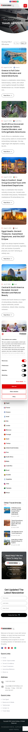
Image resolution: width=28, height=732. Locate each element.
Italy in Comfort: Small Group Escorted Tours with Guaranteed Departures (14, 183)
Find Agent (13, 574)
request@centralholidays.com (14, 686)
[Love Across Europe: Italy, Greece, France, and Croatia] (14, 328)
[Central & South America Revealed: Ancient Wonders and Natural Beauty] (14, 272)
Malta (7, 461)
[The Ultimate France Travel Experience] (7, 534)
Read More (9, 96)
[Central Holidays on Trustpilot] (18, 1)
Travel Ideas (6, 711)
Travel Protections (7, 666)
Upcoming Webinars (8, 669)
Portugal (8, 434)
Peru (7, 452)
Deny (14, 396)
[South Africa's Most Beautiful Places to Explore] (7, 542)
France (8, 407)
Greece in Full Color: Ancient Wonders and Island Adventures (11, 73)
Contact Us (5, 708)
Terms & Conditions (8, 663)
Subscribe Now (12, 615)
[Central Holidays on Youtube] (16, 1)
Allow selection (14, 391)
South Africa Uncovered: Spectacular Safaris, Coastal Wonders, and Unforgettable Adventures (14, 128)
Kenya (8, 492)
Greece (8, 412)
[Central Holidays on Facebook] (10, 1)
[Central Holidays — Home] (7, 5)
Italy (7, 421)
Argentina (9, 479)
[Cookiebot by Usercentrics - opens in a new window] (19, 334)
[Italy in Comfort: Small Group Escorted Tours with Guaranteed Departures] (14, 165)
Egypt (7, 403)
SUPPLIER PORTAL (21, 727)
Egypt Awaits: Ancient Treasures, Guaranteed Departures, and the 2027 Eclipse (13, 235)
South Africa (9, 457)
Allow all (14, 386)
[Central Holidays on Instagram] (12, 1)
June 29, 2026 (16, 535)
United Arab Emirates (12, 448)
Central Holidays (15, 721)
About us (5, 672)
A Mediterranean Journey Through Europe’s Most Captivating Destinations (16, 511)
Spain (7, 439)
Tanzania (8, 488)
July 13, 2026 (16, 516)
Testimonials (6, 705)
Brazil (7, 470)
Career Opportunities (8, 660)
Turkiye (8, 443)
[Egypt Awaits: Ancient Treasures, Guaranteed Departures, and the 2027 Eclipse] (14, 216)
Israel (7, 416)
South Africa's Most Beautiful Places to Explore (16, 541)
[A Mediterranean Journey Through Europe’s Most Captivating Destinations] (7, 510)
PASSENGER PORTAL (7, 727)
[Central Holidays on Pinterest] (14, 1)
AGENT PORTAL (14, 729)
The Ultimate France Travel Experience (17, 532)
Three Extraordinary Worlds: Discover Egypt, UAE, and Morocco (17, 523)
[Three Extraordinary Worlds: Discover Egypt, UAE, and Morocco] (7, 522)
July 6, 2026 (16, 527)
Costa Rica (9, 465)
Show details (19, 381)
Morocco (8, 430)
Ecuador (8, 474)
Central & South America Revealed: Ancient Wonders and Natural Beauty (13, 291)
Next (22, 43)
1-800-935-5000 (14, 569)
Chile (7, 483)
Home (3, 17)
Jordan (8, 425)
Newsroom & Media (14, 17)
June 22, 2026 (16, 545)
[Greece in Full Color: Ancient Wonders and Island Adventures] (14, 55)
